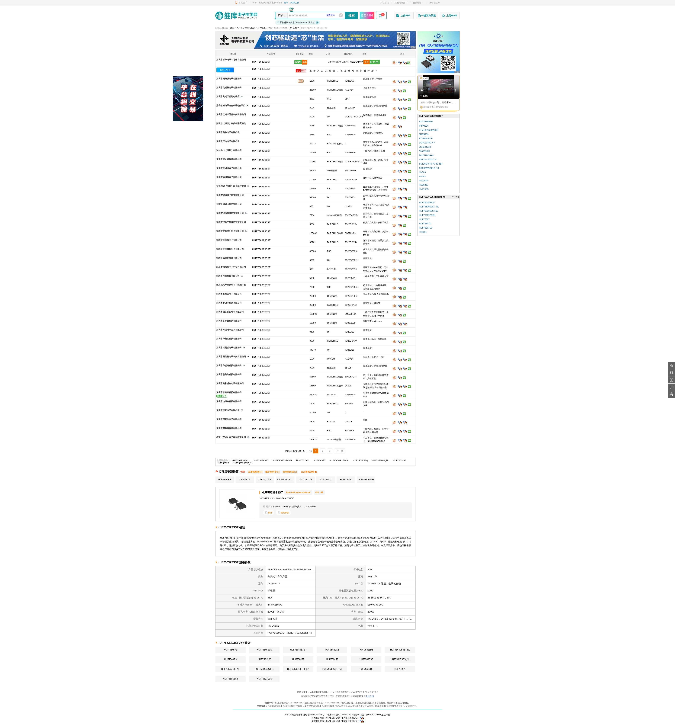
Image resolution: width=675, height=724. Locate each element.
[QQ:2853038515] (400, 234)
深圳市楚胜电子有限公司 (228, 132)
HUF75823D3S (264, 678)
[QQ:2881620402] (405, 108)
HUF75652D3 (366, 669)
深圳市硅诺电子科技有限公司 (230, 195)
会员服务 (417, 2)
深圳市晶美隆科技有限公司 (229, 374)
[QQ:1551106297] (400, 386)
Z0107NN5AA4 (426, 155)
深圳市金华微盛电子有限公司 (230, 249)
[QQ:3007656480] (405, 279)
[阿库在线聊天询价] (395, 63)
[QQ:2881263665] (400, 368)
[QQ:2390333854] (400, 144)
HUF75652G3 (332, 649)
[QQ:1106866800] (400, 90)
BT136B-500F (425, 138)
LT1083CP (245, 479)
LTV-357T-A (325, 479)
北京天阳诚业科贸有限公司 (229, 204)
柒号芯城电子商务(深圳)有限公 (230, 105)
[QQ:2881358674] (400, 261)
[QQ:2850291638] (400, 189)
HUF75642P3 (264, 659)
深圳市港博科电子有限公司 (229, 177)
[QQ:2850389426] (405, 207)
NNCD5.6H (424, 151)
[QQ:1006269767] (405, 359)
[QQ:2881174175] (400, 351)
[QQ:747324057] (405, 306)
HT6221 (423, 232)
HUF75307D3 (425, 228)
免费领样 (330, 15)
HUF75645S (332, 659)
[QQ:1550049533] (400, 198)
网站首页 (384, 2)
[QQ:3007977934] (400, 216)
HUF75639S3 (302, 460)
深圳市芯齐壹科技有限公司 (229, 320)
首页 (232, 28)
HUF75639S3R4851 (282, 460)
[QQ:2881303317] (400, 225)
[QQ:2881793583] (400, 315)
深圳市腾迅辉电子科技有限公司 (231, 356)
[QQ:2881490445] (405, 216)
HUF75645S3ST (298, 649)
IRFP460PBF (224, 479)
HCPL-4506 (346, 479)
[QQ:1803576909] (405, 162)
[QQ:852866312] (405, 422)
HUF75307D (425, 223)
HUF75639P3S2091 (339, 460)
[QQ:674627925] (400, 270)
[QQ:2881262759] (405, 368)
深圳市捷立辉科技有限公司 (229, 159)
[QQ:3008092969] (400, 63)
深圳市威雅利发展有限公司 (229, 258)
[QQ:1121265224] (405, 180)
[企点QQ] (400, 82)
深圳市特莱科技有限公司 (228, 276)
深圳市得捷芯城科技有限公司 (230, 213)
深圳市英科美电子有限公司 (229, 87)
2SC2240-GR (305, 479)
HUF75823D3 (366, 649)
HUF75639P (223, 463)
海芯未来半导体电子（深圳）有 (231, 285)
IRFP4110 (424, 126)
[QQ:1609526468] (362, 718)
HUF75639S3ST (261, 69)
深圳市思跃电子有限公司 (228, 410)
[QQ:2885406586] (400, 306)
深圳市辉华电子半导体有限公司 (231, 59)
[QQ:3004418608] (405, 171)
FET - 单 (319, 492)
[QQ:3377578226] (405, 324)
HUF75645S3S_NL (400, 659)
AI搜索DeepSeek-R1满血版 (297, 22)
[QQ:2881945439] (400, 288)
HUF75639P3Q (360, 460)
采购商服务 (400, 2)
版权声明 (385, 714)
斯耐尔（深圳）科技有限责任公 (231, 123)
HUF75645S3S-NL (230, 669)
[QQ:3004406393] (400, 135)
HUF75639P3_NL (380, 460)
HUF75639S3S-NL (241, 460)
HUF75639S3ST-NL (400, 649)
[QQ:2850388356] (400, 342)
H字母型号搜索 (248, 28)
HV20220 (423, 185)
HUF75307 (424, 219)
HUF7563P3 (230, 659)
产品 (280, 15)
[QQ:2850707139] (400, 207)
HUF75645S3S (264, 649)
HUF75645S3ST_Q (264, 669)
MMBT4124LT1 (265, 479)
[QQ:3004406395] (405, 135)
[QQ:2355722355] (400, 359)
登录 (286, 2)
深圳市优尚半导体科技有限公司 (231, 114)
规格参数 (285, 512)
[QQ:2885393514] (400, 377)
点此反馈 (369, 696)
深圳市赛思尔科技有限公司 (229, 303)
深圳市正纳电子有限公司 (228, 141)
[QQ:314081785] (400, 126)
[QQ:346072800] (400, 422)
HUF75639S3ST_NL (243, 463)
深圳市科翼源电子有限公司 (229, 347)
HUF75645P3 (230, 649)
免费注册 (294, 2)
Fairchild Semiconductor (298, 492)
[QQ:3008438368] (405, 404)
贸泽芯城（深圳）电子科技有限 (231, 186)
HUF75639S (319, 460)
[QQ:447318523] (405, 252)
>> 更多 (455, 197)
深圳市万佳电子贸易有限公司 (230, 329)
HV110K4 (423, 181)
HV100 (422, 172)
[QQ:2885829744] (400, 117)
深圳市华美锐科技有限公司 (229, 338)
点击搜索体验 (307, 471)
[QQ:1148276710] (400, 431)
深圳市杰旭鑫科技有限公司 (229, 401)
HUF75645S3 (366, 659)
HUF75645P (298, 659)
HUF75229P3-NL (427, 215)
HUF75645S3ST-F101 (298, 669)
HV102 (422, 176)
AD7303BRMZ (426, 121)
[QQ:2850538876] (400, 413)
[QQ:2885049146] (400, 324)
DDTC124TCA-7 (427, 143)
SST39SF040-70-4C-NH (430, 164)
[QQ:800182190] (405, 82)
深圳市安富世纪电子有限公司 (230, 231)
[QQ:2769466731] (400, 162)
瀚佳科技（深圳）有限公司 (229, 150)
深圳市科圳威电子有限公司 (229, 240)
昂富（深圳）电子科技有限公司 (231, 437)
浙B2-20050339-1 (344, 714)
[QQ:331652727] (362, 721)
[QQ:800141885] (405, 440)
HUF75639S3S (261, 460)
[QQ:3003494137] (405, 99)
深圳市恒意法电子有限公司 (229, 419)
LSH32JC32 (425, 147)
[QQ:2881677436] (400, 108)
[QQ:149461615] (400, 180)
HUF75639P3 (399, 460)
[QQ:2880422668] (405, 243)
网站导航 (433, 2)
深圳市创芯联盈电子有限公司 (230, 311)
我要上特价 (225, 70)
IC (238, 28)
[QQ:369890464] (405, 144)
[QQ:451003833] (400, 333)
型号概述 (368, 15)
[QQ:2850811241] (400, 252)
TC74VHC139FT (366, 479)
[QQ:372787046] (405, 270)
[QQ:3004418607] (400, 171)
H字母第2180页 (265, 28)
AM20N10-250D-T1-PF (285, 479)
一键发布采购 (428, 15)
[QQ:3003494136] (400, 99)
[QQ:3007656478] (400, 279)
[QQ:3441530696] (405, 153)
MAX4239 (424, 134)
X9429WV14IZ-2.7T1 (429, 168)
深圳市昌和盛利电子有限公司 (230, 383)
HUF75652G (400, 669)
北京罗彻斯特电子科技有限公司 (231, 267)
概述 (270, 512)
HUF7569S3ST (230, 678)
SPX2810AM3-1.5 (427, 159)
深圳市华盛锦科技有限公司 (229, 365)
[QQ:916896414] (405, 198)
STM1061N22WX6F (428, 130)
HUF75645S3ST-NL (332, 669)
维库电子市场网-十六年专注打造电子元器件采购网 (236, 15)
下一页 (339, 451)
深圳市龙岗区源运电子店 (228, 96)
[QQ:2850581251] (400, 404)
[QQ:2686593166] (405, 386)
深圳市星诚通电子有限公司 (229, 168)
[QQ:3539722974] (400, 153)
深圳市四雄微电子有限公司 (229, 78)
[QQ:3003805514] (400, 243)
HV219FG (424, 189)
